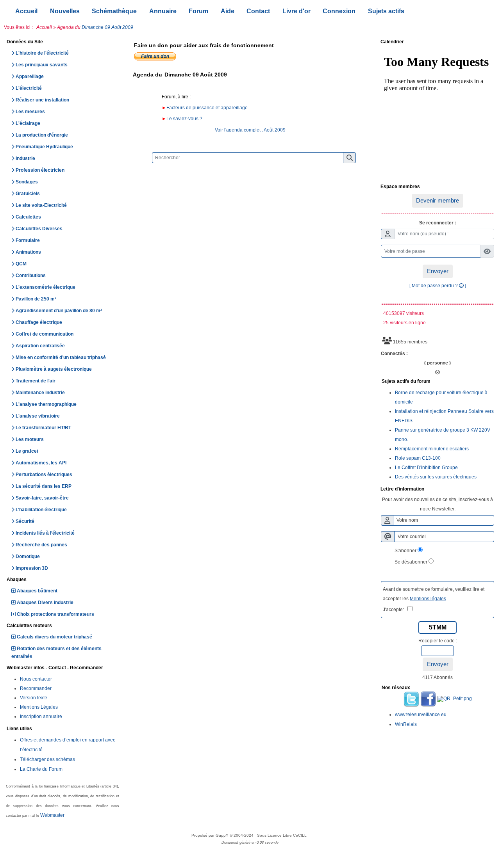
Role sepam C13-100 (418, 458)
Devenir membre (437, 200)
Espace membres (436, 187)
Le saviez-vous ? (184, 118)
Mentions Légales (39, 707)
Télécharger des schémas (47, 759)
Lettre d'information (436, 489)
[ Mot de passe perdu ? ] (437, 285)
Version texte (33, 697)
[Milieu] (488, 357)
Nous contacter (36, 679)
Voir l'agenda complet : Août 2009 (250, 130)
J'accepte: (395, 609)
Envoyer (437, 271)
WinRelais (406, 724)
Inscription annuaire (41, 716)
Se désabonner (411, 562)
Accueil (44, 27)
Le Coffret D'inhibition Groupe (426, 467)
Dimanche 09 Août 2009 (107, 27)
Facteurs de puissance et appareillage (207, 107)
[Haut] (488, 343)
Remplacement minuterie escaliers (432, 449)
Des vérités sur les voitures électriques (436, 477)
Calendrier (436, 42)
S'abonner (405, 550)
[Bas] (488, 370)
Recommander (36, 688)
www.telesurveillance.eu (420, 714)
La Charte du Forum (41, 769)
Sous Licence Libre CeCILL (282, 835)
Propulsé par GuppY (210, 835)
